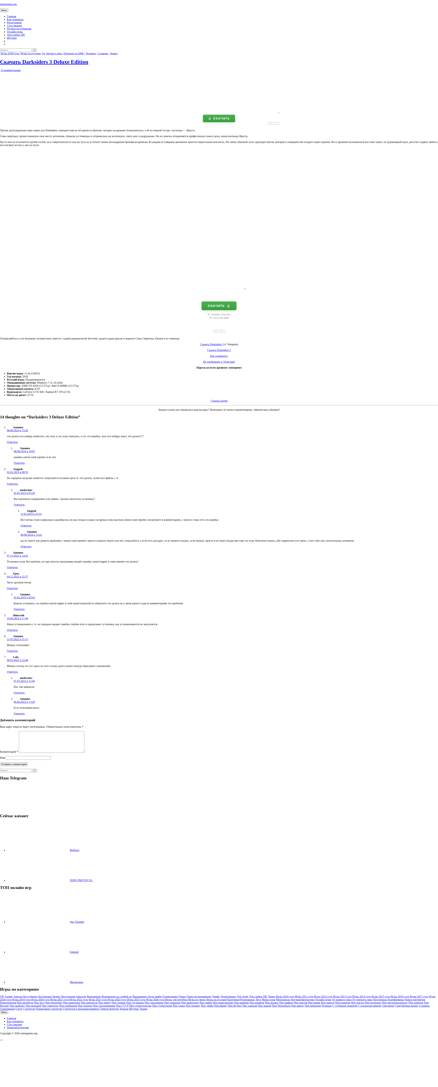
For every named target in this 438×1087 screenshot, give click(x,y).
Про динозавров (154, 1002)
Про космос (272, 1002)
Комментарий (9, 751)
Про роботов (415, 1002)
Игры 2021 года (59, 999)
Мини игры (268, 999)
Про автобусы (25, 1002)
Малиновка (76, 982)
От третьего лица (52, 53)
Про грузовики (135, 1002)
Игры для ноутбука (176, 999)
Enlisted (74, 952)
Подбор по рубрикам (19, 28)
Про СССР (122, 1005)
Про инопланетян (223, 1002)
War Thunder (77, 921)
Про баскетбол (53, 1002)
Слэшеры (102, 53)
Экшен (114, 53)
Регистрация (14, 22)
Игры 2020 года (40, 999)
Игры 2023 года (98, 999)
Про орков (314, 1002)
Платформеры (396, 999)
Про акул (39, 1002)
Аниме (9, 996)
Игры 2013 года (342, 996)
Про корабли (256, 1002)
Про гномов (119, 1002)
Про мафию (286, 1002)
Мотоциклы (283, 999)
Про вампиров (71, 1002)
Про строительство (140, 1005)
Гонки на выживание (198, 996)
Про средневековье (104, 1005)
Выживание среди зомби (147, 996)
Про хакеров (249, 1005)
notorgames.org (8, 4)
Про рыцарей (33, 1005)
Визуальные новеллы (73, 996)
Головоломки (170, 996)
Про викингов (89, 1002)
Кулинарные (247, 999)
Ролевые (91, 53)
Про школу (297, 1005)
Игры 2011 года (304, 996)
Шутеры (12, 37)
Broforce (74, 850)
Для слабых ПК (16, 34)
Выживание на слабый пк (117, 996)
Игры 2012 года (323, 996)
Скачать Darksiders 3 (212, 344)
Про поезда (357, 1002)
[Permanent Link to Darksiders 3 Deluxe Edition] (39, 107)
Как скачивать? (219, 356)
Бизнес (57, 996)
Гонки (182, 996)
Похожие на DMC (74, 53)
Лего (258, 999)
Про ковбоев (241, 1002)
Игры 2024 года (117, 999)
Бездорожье (45, 996)
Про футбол (235, 1005)
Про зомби (205, 1002)
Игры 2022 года (78, 999)
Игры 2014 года (361, 996)
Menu (4, 10)
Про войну (104, 1002)
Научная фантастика (303, 999)
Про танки (179, 1005)
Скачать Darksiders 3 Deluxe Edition (44, 62)
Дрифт (216, 996)
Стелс (19, 1008)
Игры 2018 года (10, 53)
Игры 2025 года (136, 999)
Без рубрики (30, 996)
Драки (271, 996)
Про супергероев (162, 1005)
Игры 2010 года (285, 996)
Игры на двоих (197, 999)
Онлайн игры (15, 31)
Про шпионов (313, 1005)
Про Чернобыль (281, 1005)
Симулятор (388, 1005)
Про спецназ (85, 1005)
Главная (11, 16)
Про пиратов (342, 1002)
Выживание (94, 996)
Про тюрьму (193, 1005)
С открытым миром (369, 1005)
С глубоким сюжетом (344, 1005)
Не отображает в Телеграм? (219, 361)
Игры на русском (31, 53)
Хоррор (124, 1008)
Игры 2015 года (380, 996)
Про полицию (373, 1002)
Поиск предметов (415, 999)
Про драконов (172, 1002)
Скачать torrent (219, 400)
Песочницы (380, 999)
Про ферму (220, 1005)
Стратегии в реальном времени (81, 1008)
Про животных (190, 1002)
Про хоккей (264, 1005)
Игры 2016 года (400, 996)
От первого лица (342, 999)
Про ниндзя (300, 1002)
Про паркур (327, 1002)
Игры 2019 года (21, 999)
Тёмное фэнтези (109, 1008)
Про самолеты (50, 1005)
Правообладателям (18, 1027)
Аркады (18, 996)
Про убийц (207, 1005)
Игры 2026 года (155, 999)
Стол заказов (14, 25)
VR (2, 996)
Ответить (12, 442)
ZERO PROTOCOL (81, 880)
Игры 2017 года (419, 996)
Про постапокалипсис (395, 1002)
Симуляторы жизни (406, 1005)
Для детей (242, 996)
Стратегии (29, 1008)
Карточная (233, 999)
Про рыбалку (17, 1005)
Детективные (228, 996)
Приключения (8, 1002)
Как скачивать (15, 19)
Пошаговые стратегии (49, 1008)
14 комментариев (11, 70)
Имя (2, 757)
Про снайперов (68, 1005)
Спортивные (7, 1008)
